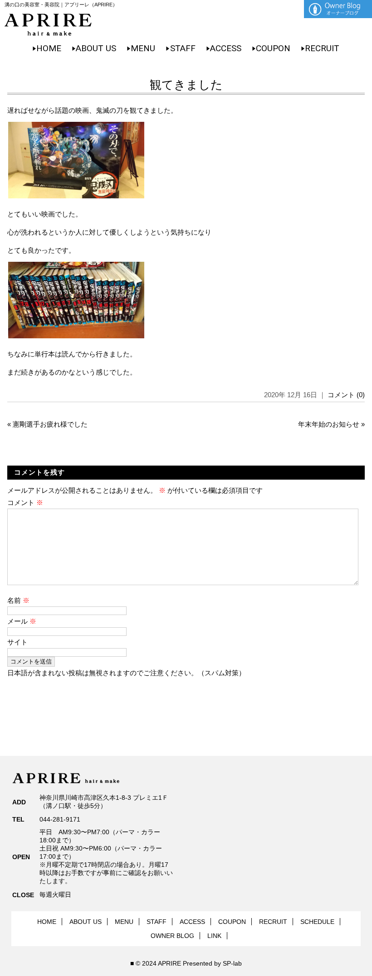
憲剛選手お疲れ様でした (50, 424)
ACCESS (225, 48)
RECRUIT (322, 48)
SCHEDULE (317, 921)
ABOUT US (96, 48)
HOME (48, 48)
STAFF (183, 48)
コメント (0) (346, 395)
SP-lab (232, 963)
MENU (143, 48)
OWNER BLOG (172, 935)
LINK (214, 935)
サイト (17, 642)
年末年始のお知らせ (328, 424)
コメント (25, 502)
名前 (18, 600)
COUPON (273, 48)
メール (21, 621)
